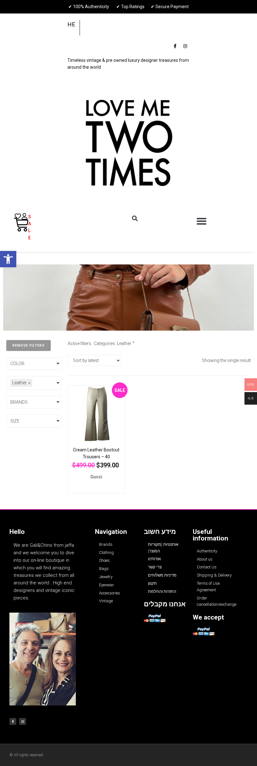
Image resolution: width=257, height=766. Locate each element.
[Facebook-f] (174, 46)
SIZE (14, 420)
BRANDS (19, 402)
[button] (8, 259)
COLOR (17, 363)
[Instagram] (185, 46)
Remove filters (29, 345)
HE (71, 24)
